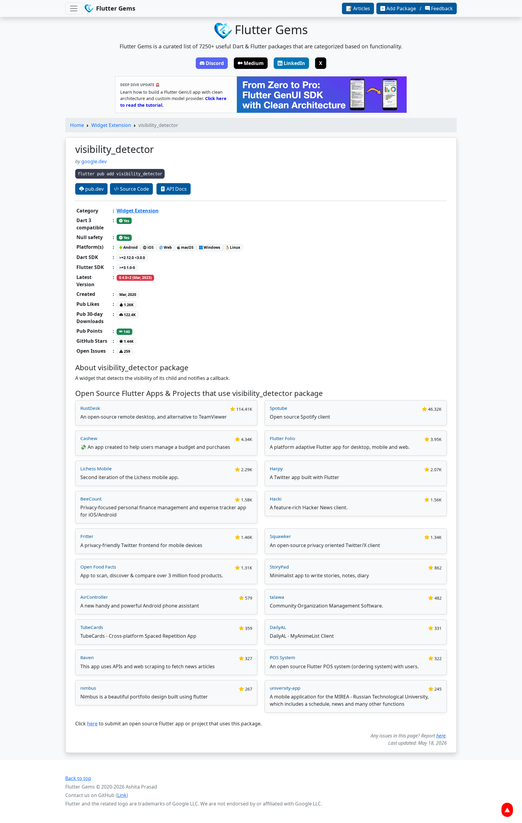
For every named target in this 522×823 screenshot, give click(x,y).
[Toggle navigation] (73, 8)
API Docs (176, 189)
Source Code (134, 189)
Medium (254, 63)
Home (77, 125)
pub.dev (94, 189)
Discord (215, 63)
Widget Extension (111, 125)
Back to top (78, 778)
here (92, 723)
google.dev (94, 161)
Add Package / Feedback (419, 8)
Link (122, 795)
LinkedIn (294, 63)
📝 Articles (358, 8)
